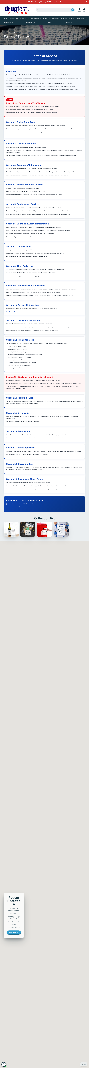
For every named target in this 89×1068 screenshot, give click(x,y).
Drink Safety (7, 22)
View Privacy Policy (12, 312)
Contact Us (69, 22)
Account (79, 10)
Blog (49, 22)
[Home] (17, 10)
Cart (84, 10)
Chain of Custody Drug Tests (61, 529)
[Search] (72, 9)
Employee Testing (66, 18)
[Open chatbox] (3, 1064)
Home (5, 18)
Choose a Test (14, 18)
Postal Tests (80, 18)
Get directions (13, 932)
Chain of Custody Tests (50, 18)
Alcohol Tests (35, 18)
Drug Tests (23, 18)
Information (29, 22)
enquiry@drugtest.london (13, 507)
